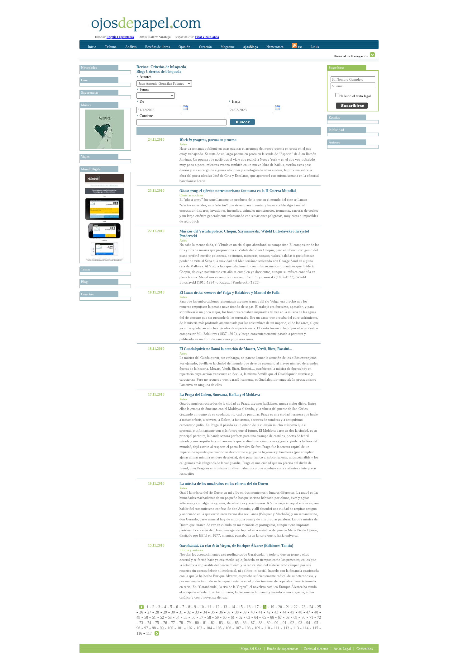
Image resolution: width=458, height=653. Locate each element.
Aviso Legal (342, 649)
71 (311, 617)
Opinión (184, 47)
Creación (205, 47)
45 (292, 612)
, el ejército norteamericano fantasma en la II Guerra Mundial (237, 191)
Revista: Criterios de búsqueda (161, 67)
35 (213, 612)
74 (149, 623)
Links (315, 47)
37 (229, 612)
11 (210, 607)
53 (170, 617)
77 (173, 623)
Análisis (130, 47)
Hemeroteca (275, 47)
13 (225, 607)
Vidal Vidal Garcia (207, 37)
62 (240, 617)
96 (138, 628)
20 (280, 607)
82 (213, 623)
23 (303, 607)
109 (257, 628)
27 (149, 612)
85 (237, 623)
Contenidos (364, 649)
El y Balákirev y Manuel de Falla (229, 292)
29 (165, 612)
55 (185, 617)
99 (162, 628)
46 (300, 612)
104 (209, 628)
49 (138, 617)
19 (272, 607)
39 (244, 612)
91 (284, 623)
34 (205, 612)
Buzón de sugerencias (282, 649)
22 (296, 607)
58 (209, 617)
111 (276, 628)
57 (201, 617)
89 (268, 623)
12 (217, 607)
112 (286, 628)
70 (303, 617)
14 (233, 607)
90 (276, 623)
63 (248, 617)
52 (162, 617)
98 (154, 628)
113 (296, 628)
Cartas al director (316, 649)
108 (247, 628)
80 (197, 623)
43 (276, 612)
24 (311, 607)
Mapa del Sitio (251, 649)
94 (308, 623)
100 (170, 628)
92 (292, 623)
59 (217, 617)
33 (197, 612)
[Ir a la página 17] (141, 606)
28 (157, 612)
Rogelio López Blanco (120, 37)
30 (173, 612)
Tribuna (111, 47)
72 (319, 617)
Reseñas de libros (157, 47)
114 (305, 628)
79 (189, 623)
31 (181, 612)
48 (316, 612)
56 (193, 617)
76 (165, 623)
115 (315, 628)
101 (180, 628)
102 (190, 628)
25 (319, 607)
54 (177, 617)
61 (233, 617)
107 (238, 628)
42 (268, 612)
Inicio (92, 47)
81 (205, 623)
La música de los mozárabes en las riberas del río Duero (223, 484)
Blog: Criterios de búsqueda (158, 71)
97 (146, 628)
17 (257, 607)
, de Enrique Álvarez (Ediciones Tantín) (236, 545)
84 (229, 623)
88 (260, 623)
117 (149, 633)
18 (264, 607)
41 (260, 612)
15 (241, 607)
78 (181, 623)
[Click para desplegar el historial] (372, 54)
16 (248, 607)
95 (316, 623)
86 (244, 623)
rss (299, 47)
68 (287, 617)
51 (154, 617)
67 (280, 617)
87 (253, 623)
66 (272, 617)
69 (295, 617)
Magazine (228, 47)
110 (267, 628)
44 (284, 612)
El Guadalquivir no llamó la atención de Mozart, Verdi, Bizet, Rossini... (235, 349)
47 (308, 612)
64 (256, 617)
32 (189, 612)
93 (300, 623)
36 (221, 612)
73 (141, 623)
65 (264, 617)
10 (202, 607)
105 (219, 628)
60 (225, 617)
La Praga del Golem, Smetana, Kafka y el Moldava (219, 394)
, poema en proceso (207, 140)
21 (288, 607)
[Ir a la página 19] (157, 633)
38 (237, 612)
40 (253, 612)
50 (146, 617)
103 (199, 628)
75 (157, 623)
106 (228, 628)
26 (141, 612)
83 (221, 623)
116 (139, 633)
